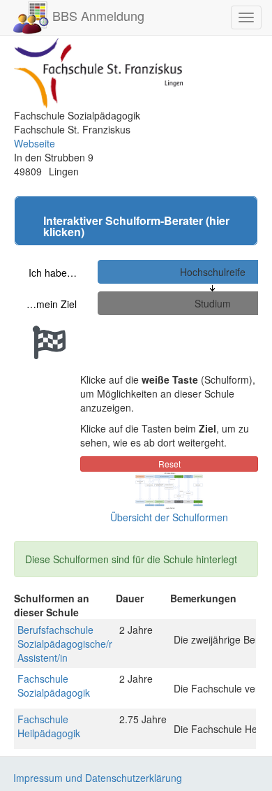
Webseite (34, 143)
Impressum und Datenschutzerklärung (97, 778)
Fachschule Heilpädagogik (48, 726)
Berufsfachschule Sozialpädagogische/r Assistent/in (64, 644)
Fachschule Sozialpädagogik (53, 685)
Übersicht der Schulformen (169, 517)
